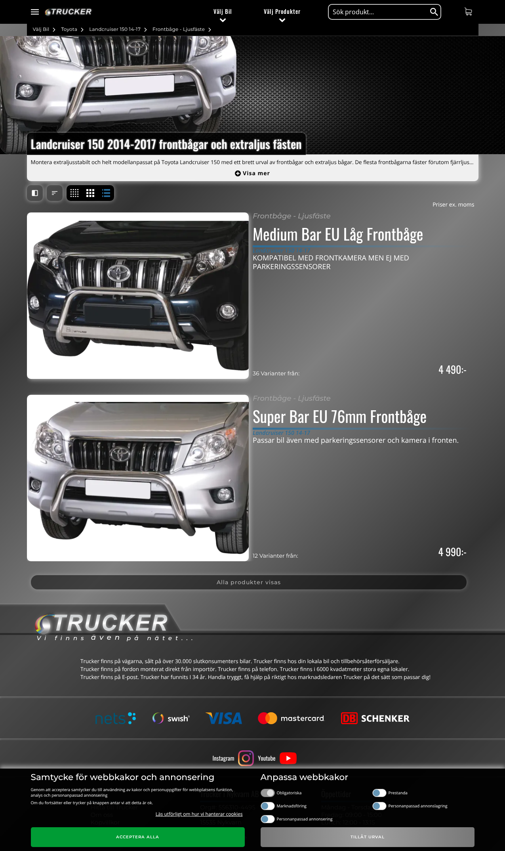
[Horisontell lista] (106, 193)
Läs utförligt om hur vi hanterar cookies (199, 814)
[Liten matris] (74, 193)
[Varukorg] (469, 11)
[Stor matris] (90, 193)
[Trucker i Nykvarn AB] (68, 12)
